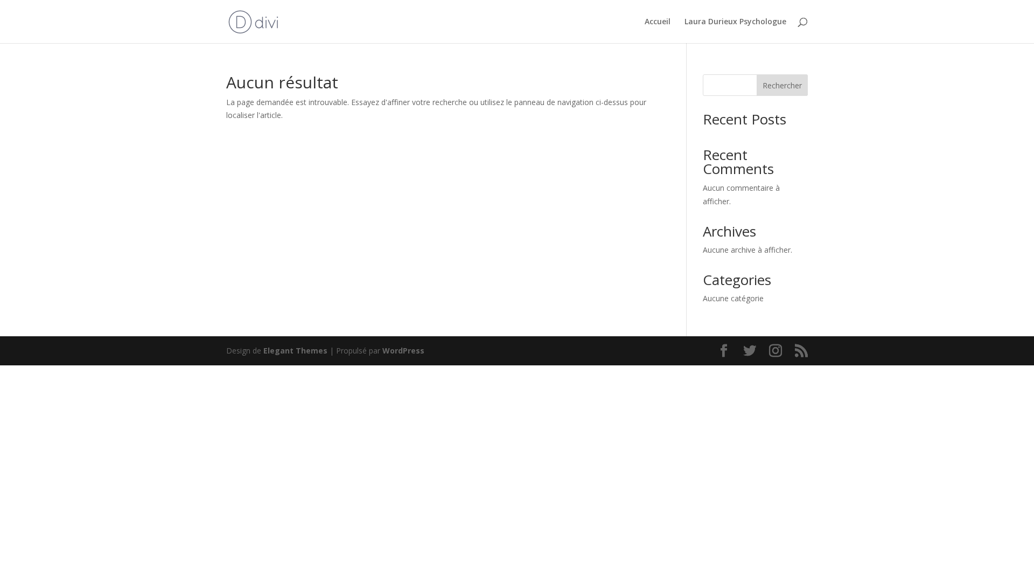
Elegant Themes (295, 350)
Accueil (657, 22)
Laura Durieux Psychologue (735, 22)
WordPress (403, 350)
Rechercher (782, 85)
